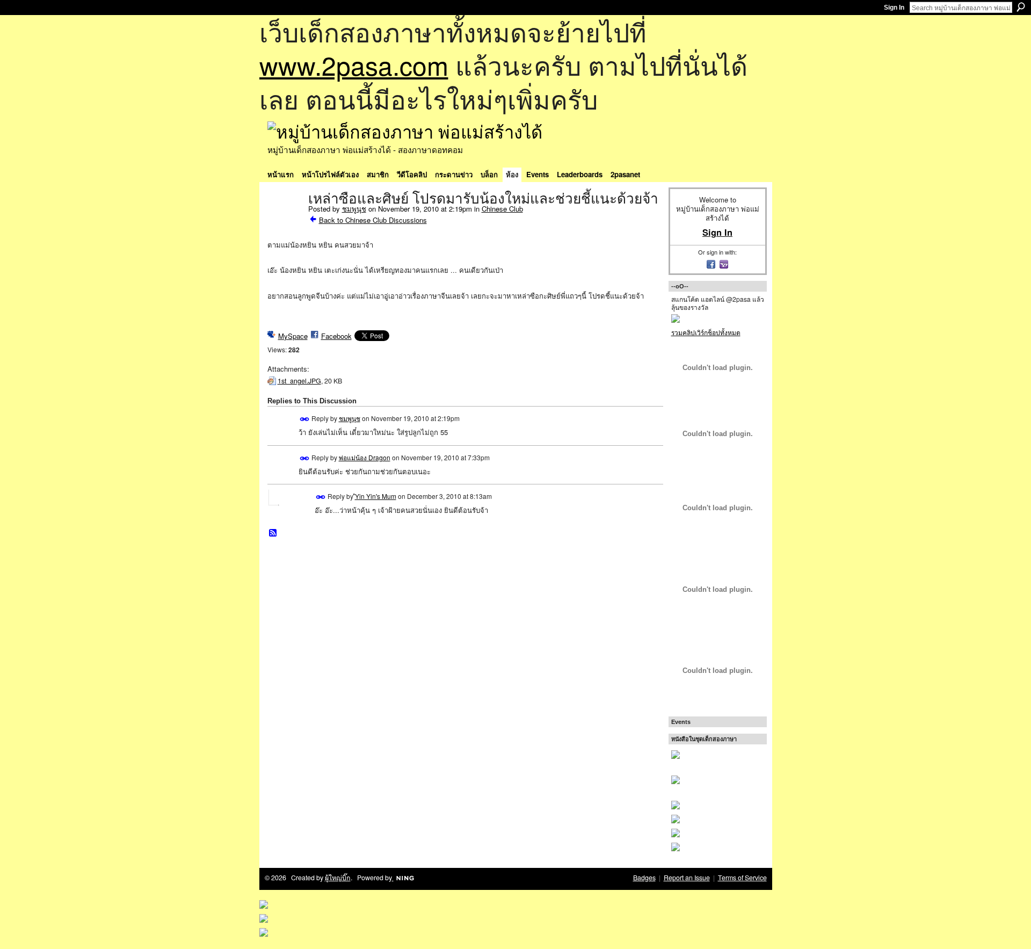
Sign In (894, 7)
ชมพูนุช (354, 209)
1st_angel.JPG (299, 381)
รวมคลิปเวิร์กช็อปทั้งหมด (705, 332)
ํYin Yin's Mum (375, 496)
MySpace (293, 336)
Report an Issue (687, 877)
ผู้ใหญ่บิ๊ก (338, 877)
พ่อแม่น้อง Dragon (364, 457)
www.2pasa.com (353, 64)
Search (1021, 7)
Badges (644, 877)
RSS (273, 533)
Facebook (336, 336)
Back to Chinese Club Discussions (373, 220)
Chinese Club (502, 209)
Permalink (305, 419)
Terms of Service (742, 877)
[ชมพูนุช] (284, 221)
